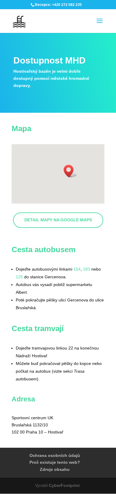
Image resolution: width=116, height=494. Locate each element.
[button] (70, 171)
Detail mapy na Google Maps (58, 219)
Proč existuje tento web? (54, 462)
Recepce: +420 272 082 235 (58, 5)
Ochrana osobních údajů (54, 455)
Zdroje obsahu (55, 469)
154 (77, 269)
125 (19, 276)
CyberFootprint (64, 485)
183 (86, 269)
